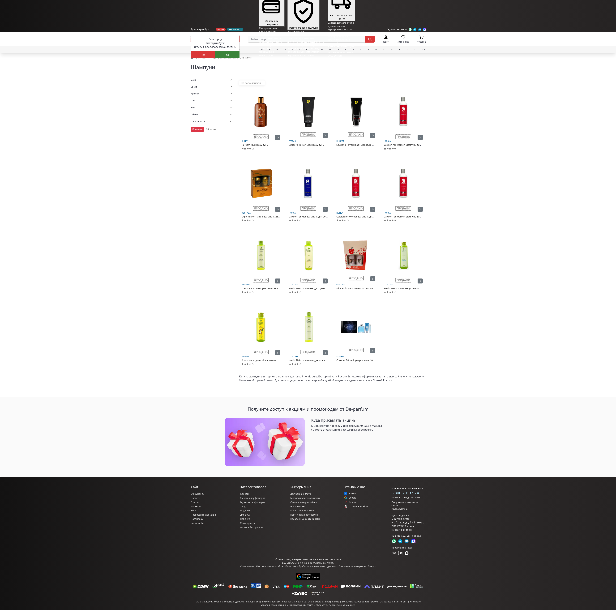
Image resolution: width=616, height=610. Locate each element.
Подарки (245, 510)
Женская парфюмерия (252, 497)
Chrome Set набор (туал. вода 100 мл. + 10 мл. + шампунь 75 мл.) (372, 360)
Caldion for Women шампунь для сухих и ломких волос (415, 144)
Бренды (244, 493)
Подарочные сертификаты (305, 518)
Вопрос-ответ (297, 506)
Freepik (372, 566)
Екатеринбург (201, 29)
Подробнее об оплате (271, 61)
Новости (195, 497)
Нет (203, 55)
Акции (220, 29)
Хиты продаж (247, 523)
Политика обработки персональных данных (310, 566)
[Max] (424, 29)
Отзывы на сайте (358, 506)
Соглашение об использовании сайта (261, 566)
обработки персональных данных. (335, 604)
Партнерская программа (304, 514)
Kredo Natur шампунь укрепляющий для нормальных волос (418, 288)
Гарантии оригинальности (305, 497)
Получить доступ (324, 437)
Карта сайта (197, 523)
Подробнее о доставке (340, 68)
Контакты (196, 510)
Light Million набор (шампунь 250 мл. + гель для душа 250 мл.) (276, 216)
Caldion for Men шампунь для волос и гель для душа (318, 216)
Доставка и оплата (300, 493)
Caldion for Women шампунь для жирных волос (363, 216)
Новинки (245, 518)
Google (352, 497)
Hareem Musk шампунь (254, 144)
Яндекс (352, 502)
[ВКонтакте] (393, 553)
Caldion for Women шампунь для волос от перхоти (412, 216)
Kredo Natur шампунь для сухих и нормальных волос (319, 288)
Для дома (245, 514)
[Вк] (420, 29)
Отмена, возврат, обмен (303, 502)
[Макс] (406, 553)
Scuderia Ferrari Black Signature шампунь (359, 144)
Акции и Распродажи (252, 527)
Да (227, 55)
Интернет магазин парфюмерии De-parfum (316, 559)
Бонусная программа (302, 510)
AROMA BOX (235, 29)
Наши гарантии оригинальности (305, 61)
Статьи (195, 502)
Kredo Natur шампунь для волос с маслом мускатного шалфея (324, 360)
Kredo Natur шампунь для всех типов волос (266, 288)
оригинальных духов (321, 562)
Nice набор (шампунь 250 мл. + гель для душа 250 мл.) (367, 288)
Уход (242, 506)
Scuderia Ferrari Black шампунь (306, 144)
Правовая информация (204, 514)
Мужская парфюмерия (252, 502)
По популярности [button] (251, 82)
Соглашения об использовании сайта (291, 604)
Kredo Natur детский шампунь (258, 360)
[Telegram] (415, 29)
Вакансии (196, 506)
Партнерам (197, 518)
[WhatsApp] (410, 29)
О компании (197, 493)
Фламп (352, 493)
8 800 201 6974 (405, 492)
